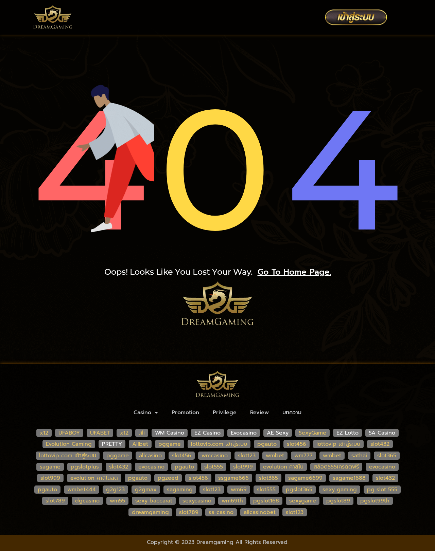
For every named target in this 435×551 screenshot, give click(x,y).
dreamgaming (150, 512)
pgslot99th (374, 501)
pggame (169, 444)
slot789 (55, 501)
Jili (142, 433)
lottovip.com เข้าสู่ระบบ (219, 444)
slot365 (386, 456)
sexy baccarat (153, 501)
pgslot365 (299, 489)
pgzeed (168, 478)
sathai (359, 456)
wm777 (303, 456)
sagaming (180, 489)
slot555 (213, 467)
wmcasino (215, 456)
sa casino (221, 512)
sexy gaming (340, 489)
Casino (142, 412)
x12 (44, 433)
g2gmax (146, 489)
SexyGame (312, 433)
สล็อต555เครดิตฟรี (336, 467)
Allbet (140, 444)
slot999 (243, 467)
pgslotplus (85, 467)
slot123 (247, 456)
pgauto (267, 444)
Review (259, 412)
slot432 (379, 444)
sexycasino (196, 501)
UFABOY (69, 433)
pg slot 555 (382, 489)
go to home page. (294, 272)
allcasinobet (260, 512)
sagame (50, 467)
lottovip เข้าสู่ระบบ (338, 444)
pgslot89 (338, 501)
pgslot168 (266, 501)
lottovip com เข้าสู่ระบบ (67, 456)
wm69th (232, 501)
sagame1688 (349, 478)
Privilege (225, 412)
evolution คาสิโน (283, 467)
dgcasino (87, 501)
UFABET (100, 433)
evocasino (151, 467)
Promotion (185, 412)
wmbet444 (81, 489)
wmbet (275, 456)
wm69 (239, 489)
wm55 (117, 501)
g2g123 (115, 489)
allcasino (150, 456)
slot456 (296, 444)
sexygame (302, 501)
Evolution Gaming (69, 444)
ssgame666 (233, 478)
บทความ (291, 412)
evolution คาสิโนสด (94, 478)
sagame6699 (305, 478)
